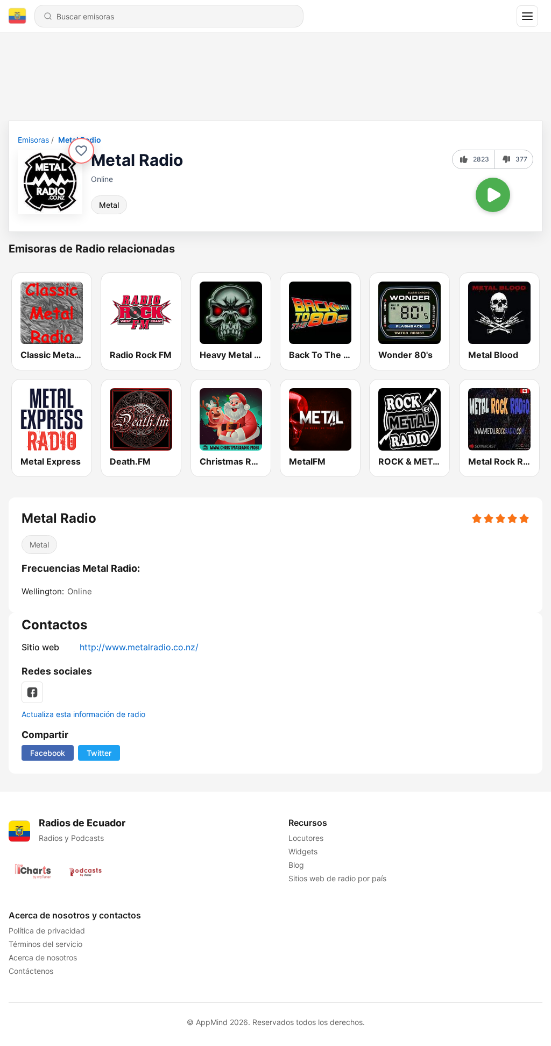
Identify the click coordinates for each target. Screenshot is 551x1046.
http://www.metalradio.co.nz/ (139, 647)
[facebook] (32, 692)
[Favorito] (81, 151)
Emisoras (33, 139)
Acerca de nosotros (43, 957)
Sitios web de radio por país (337, 878)
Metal (109, 204)
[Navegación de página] (527, 16)
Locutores (305, 838)
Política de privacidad (47, 930)
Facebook (47, 752)
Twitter (99, 752)
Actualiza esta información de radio (83, 714)
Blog (296, 864)
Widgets (302, 851)
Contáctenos (31, 970)
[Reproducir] (493, 195)
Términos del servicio (45, 944)
